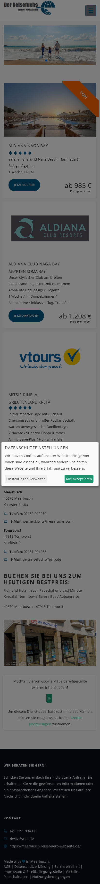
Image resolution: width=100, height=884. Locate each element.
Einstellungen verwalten (26, 479)
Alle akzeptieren (79, 479)
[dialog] (50, 464)
